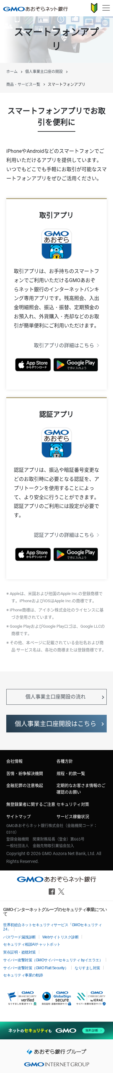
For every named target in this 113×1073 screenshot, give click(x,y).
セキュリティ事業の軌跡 (23, 975)
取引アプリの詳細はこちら (64, 345)
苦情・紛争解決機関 (24, 773)
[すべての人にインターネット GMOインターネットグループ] (56, 1066)
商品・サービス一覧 (23, 84)
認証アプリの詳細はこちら (64, 535)
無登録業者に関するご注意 (30, 804)
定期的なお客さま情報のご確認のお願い (80, 788)
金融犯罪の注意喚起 (24, 785)
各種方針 (64, 761)
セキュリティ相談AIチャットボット (32, 944)
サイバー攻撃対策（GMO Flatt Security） (35, 968)
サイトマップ (18, 816)
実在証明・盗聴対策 (19, 952)
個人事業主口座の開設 (44, 71)
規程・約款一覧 (70, 773)
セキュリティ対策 (72, 804)
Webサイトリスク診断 (60, 937)
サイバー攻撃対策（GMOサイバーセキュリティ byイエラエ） (53, 960)
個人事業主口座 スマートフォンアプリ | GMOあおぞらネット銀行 (35, 9)
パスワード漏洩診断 (19, 937)
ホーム (12, 71)
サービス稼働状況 (72, 816)
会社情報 (14, 761)
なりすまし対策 (87, 968)
